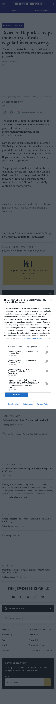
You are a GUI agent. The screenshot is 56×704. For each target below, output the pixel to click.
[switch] (46, 352)
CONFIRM (16, 395)
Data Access (28, 404)
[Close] (50, 300)
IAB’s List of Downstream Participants (31, 338)
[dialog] (28, 352)
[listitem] (28, 346)
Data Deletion (13, 404)
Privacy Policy (42, 404)
